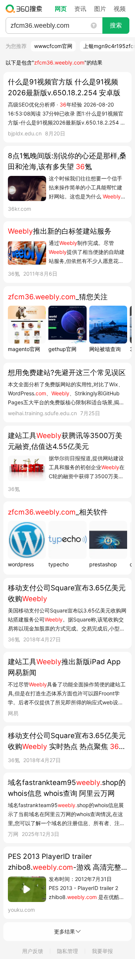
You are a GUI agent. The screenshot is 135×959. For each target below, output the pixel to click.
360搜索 (26, 8)
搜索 (116, 25)
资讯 (80, 8)
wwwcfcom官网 (53, 46)
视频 (120, 8)
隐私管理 (67, 951)
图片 (100, 8)
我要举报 (102, 951)
